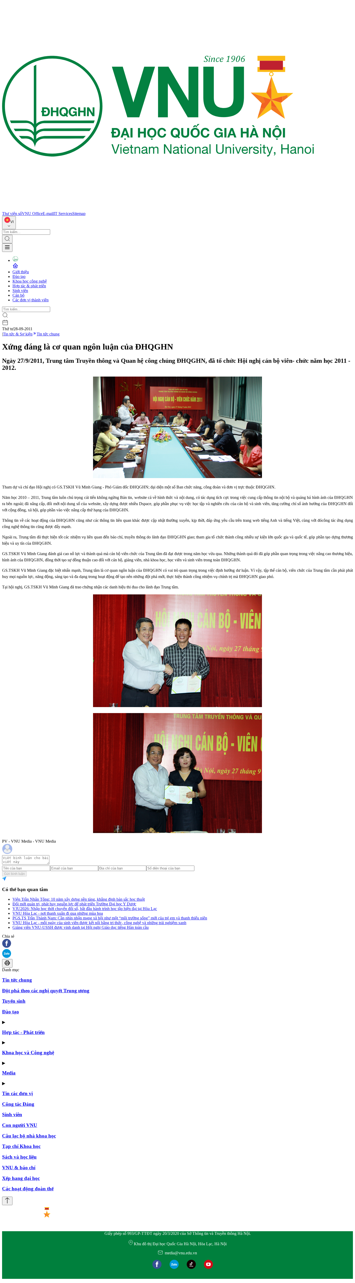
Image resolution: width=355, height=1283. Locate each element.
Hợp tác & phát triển (29, 286)
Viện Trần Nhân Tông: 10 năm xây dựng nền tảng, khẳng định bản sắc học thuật (78, 899)
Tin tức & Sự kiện (17, 334)
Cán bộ (18, 295)
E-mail (48, 213)
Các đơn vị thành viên (30, 300)
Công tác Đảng (18, 1104)
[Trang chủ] (158, 209)
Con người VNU (19, 1125)
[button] (177, 944)
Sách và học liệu (19, 1157)
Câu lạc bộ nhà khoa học (29, 1136)
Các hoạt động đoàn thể (28, 1188)
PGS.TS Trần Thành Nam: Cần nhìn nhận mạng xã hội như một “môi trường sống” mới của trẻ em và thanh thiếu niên (109, 918)
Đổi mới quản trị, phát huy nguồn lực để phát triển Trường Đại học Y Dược (74, 904)
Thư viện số (12, 213)
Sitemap (79, 213)
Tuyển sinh (13, 1001)
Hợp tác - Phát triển (23, 1032)
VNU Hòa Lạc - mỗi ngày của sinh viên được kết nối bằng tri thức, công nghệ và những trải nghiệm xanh (99, 922)
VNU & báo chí (18, 1167)
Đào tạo (18, 276)
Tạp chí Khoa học (21, 1146)
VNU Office (32, 213)
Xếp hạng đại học (21, 1178)
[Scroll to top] (7, 1201)
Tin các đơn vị (17, 1093)
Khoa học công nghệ (29, 281)
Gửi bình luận (14, 874)
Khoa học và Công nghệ (28, 1052)
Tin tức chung (48, 334)
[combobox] (9, 222)
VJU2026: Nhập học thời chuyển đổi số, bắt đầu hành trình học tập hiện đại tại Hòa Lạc (84, 908)
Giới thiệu (20, 272)
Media (9, 1073)
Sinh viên (20, 290)
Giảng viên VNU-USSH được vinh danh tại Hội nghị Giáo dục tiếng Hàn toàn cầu (80, 927)
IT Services (63, 213)
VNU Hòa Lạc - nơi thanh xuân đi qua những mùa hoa (57, 913)
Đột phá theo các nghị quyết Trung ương (45, 990)
